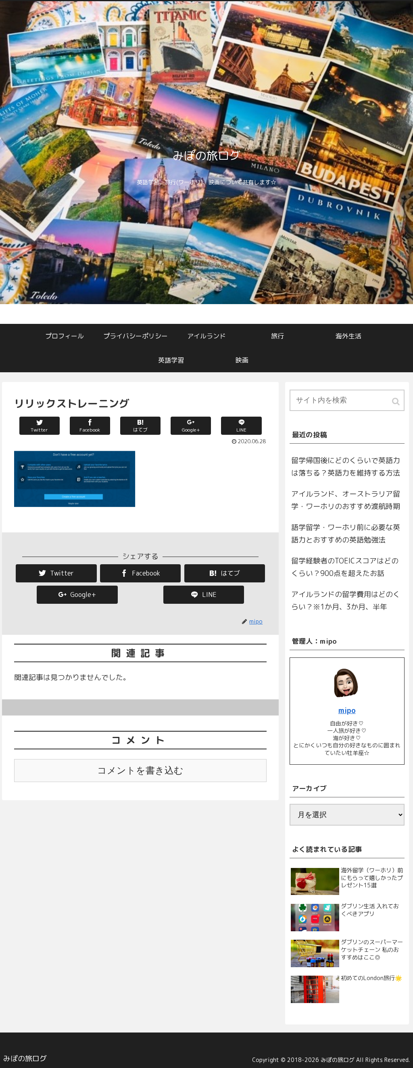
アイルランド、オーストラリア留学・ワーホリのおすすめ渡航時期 (345, 500)
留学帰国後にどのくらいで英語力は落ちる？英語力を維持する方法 (345, 466)
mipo (347, 710)
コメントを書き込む (140, 771)
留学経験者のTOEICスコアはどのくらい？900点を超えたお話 (344, 567)
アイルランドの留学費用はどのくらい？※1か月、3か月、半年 (345, 600)
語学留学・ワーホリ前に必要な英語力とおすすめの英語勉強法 (345, 533)
